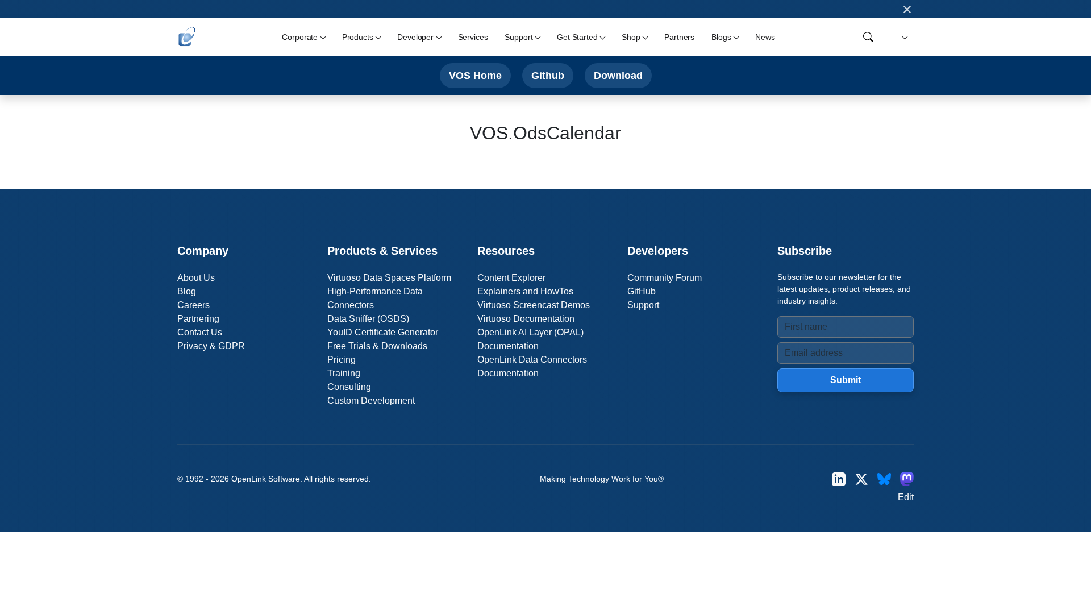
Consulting (349, 387)
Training (343, 373)
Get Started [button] (577, 37)
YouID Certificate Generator (382, 332)
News (764, 37)
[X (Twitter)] (861, 479)
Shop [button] (631, 37)
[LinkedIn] (839, 479)
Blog (186, 291)
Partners (679, 37)
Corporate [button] (300, 37)
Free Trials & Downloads (377, 346)
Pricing (341, 359)
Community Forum (664, 278)
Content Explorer (511, 278)
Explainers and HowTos (525, 291)
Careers (193, 305)
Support (643, 305)
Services (473, 37)
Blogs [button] (721, 37)
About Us (196, 278)
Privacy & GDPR (211, 346)
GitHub (641, 291)
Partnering (198, 318)
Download (618, 75)
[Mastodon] (907, 479)
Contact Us (199, 332)
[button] (903, 37)
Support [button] (518, 37)
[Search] (868, 36)
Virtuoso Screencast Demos (533, 305)
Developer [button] (415, 37)
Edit (906, 497)
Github (547, 75)
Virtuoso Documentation (525, 318)
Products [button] (357, 37)
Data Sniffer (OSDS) (368, 318)
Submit (845, 380)
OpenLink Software (265, 478)
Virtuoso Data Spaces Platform (389, 278)
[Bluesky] (884, 479)
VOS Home (475, 75)
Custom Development (371, 400)
